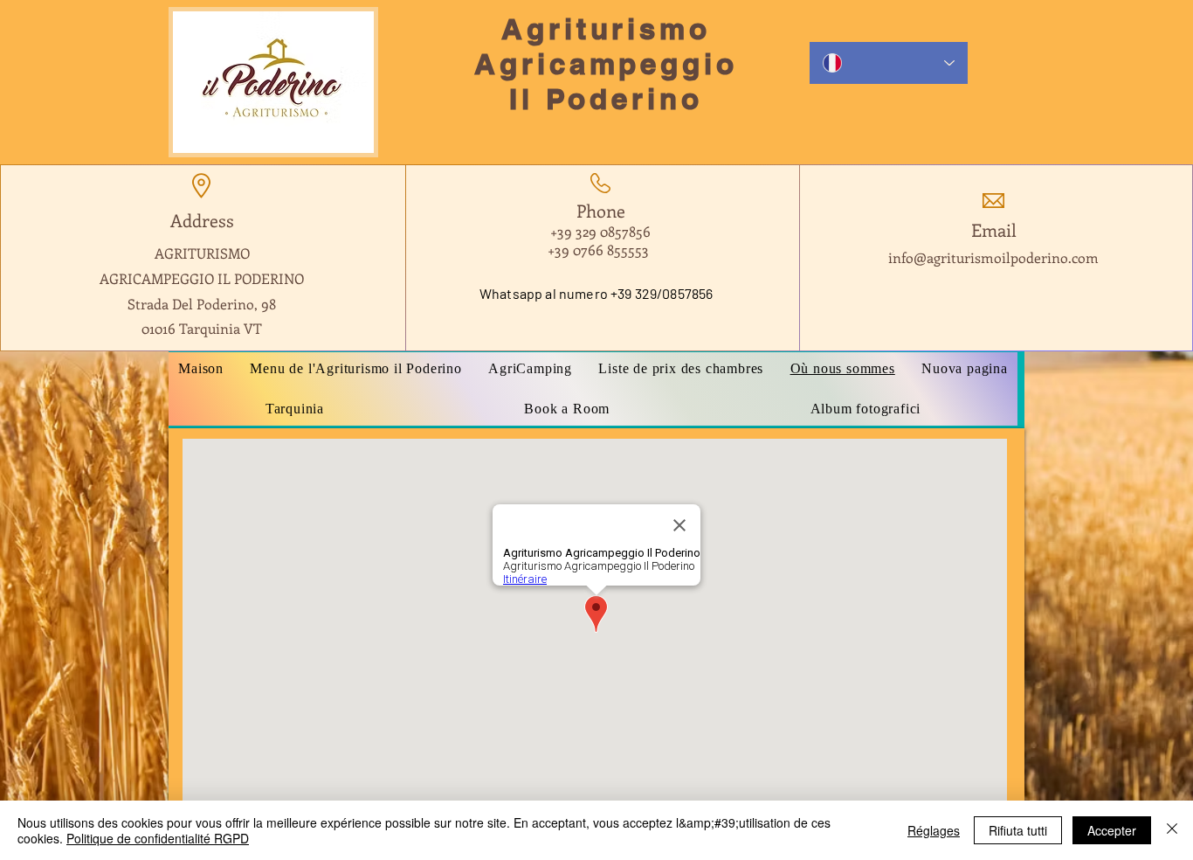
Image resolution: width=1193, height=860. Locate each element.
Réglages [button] (933, 830)
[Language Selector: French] (889, 63)
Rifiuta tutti (1018, 830)
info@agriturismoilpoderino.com (993, 257)
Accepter (1111, 830)
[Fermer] (1172, 830)
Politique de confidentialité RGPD (157, 838)
